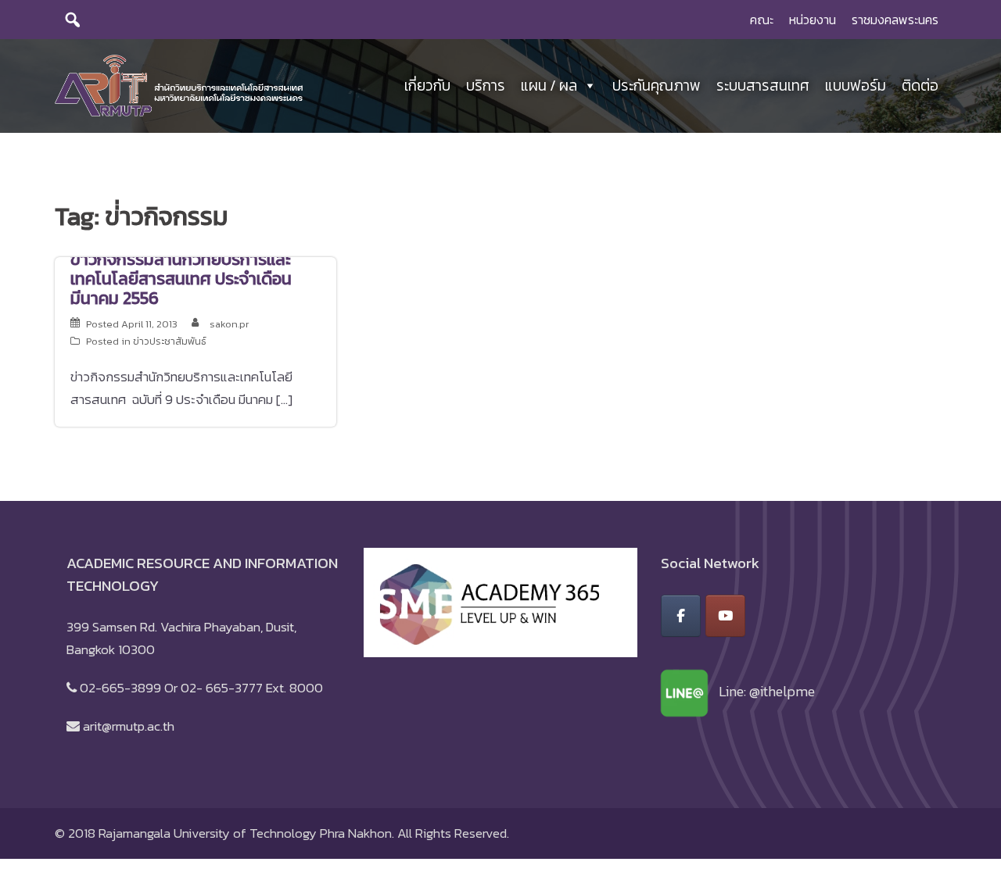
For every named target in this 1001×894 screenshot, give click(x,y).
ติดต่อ (920, 85)
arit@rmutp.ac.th (128, 726)
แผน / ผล (549, 85)
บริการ (485, 85)
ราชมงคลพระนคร (895, 19)
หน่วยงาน (812, 19)
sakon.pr (229, 323)
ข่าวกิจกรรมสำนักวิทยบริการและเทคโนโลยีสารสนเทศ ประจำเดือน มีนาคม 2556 (181, 278)
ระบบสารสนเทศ (762, 85)
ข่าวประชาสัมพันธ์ (169, 341)
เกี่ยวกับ (427, 85)
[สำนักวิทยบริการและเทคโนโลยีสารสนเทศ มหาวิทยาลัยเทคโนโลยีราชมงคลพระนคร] (179, 84)
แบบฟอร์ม (855, 85)
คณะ (761, 19)
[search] (73, 19)
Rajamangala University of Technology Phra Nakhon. (246, 833)
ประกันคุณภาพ (656, 85)
